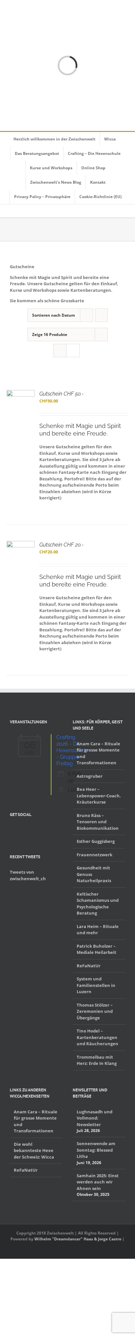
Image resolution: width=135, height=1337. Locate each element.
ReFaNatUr (89, 966)
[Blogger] (37, 830)
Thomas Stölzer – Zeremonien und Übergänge (95, 1011)
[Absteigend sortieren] (101, 315)
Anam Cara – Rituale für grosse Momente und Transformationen (98, 753)
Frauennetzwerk (94, 855)
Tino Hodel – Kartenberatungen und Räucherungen (97, 1037)
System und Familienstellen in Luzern (96, 985)
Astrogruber (90, 776)
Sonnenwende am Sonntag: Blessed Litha (96, 1150)
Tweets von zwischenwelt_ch (28, 875)
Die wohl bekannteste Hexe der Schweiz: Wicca (34, 1150)
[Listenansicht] (73, 350)
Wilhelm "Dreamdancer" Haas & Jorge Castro (77, 1239)
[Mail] (46, 830)
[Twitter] (20, 830)
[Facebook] (12, 830)
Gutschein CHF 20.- (61, 545)
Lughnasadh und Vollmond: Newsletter (94, 1118)
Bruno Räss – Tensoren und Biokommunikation (98, 821)
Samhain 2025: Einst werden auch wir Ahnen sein (98, 1182)
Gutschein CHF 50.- (61, 394)
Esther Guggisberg (96, 841)
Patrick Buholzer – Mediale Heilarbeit (96, 949)
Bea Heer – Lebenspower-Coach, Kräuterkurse (99, 795)
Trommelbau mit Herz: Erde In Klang (97, 1060)
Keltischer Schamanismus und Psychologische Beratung (98, 903)
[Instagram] (29, 830)
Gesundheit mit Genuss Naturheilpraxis (94, 874)
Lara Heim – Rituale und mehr (98, 929)
